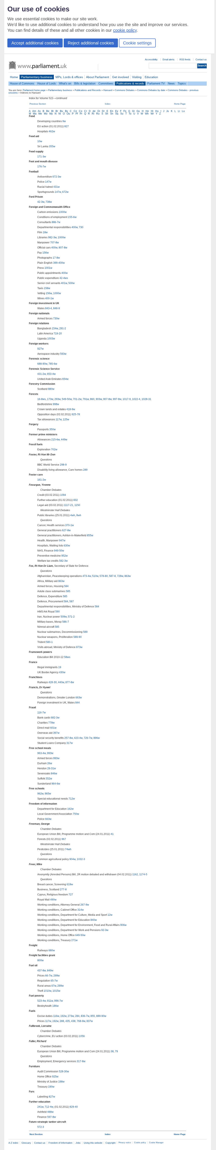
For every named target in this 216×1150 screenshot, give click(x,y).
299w (56, 975)
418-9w (70, 409)
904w (72, 859)
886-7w (56, 222)
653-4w (51, 374)
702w (54, 449)
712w (72, 798)
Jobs (78, 1143)
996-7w (58, 1001)
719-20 (58, 333)
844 (77, 702)
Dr (103, 111)
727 (71, 894)
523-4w (41, 1001)
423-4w (78, 738)
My (51, 113)
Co (80, 111)
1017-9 (127, 399)
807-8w (63, 247)
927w (40, 348)
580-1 (49, 642)
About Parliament (97, 77)
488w (50, 1112)
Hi (152, 111)
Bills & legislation (84, 83)
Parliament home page (34, 90)
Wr (152, 113)
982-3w (52, 237)
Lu (183, 111)
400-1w (49, 298)
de (94, 111)
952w (64, 555)
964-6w (55, 783)
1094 (63, 495)
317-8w (81, 1061)
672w (65, 192)
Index (107, 104)
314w (80, 910)
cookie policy (125, 30)
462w (52, 131)
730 (81, 227)
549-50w (67, 399)
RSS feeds (185, 59)
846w (54, 773)
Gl (133, 111)
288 (62, 1021)
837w (89, 1021)
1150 (77, 505)
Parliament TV (156, 83)
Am (34, 111)
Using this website (93, 1143)
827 (66, 126)
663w (79, 697)
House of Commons (22, 83)
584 (66, 586)
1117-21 (68, 505)
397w (56, 733)
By (66, 111)
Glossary (26, 1143)
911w (50, 1001)
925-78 (76, 414)
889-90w (101, 1016)
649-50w (80, 935)
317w (69, 743)
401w (64, 283)
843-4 (48, 308)
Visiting (137, 77)
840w (93, 920)
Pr (81, 113)
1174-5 (143, 874)
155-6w (72, 217)
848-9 (56, 308)
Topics (182, 83)
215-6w (55, 439)
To (130, 113)
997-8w (117, 399)
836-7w (85, 1016)
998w (56, 404)
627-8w (66, 530)
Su (121, 113)
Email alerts (168, 59)
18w (45, 232)
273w (71, 1016)
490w (53, 899)
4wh (72, 515)
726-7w (88, 738)
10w (39, 141)
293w (57, 399)
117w (59, 419)
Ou (68, 113)
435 (67, 1021)
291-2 (62, 328)
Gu (138, 111)
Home (14, 77)
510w (95, 576)
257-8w (68, 738)
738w (49, 202)
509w (64, 616)
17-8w (56, 257)
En (111, 111)
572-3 (40, 1127)
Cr (85, 111)
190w (51, 1086)
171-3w (41, 156)
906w (123, 925)
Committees (106, 83)
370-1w (69, 525)
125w (66, 419)
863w (127, 576)
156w (45, 252)
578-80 (104, 576)
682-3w (55, 717)
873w (79, 647)
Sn (111, 113)
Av (39, 111)
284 (77, 1016)
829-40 (74, 1107)
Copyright (110, 1143)
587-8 (112, 576)
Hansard (107, 90)
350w (52, 429)
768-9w (81, 1021)
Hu (157, 111)
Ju (167, 111)
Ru (98, 113)
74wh (68, 849)
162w (70, 809)
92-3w (104, 930)
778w (51, 722)
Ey (116, 111)
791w (86, 399)
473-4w (86, 576)
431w (56, 187)
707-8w (54, 242)
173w (50, 399)
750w (76, 814)
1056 (82, 1036)
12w (110, 915)
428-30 (53, 682)
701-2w (77, 399)
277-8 (63, 889)
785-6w (53, 364)
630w (67, 545)
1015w (56, 991)
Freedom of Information (60, 1143)
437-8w (41, 970)
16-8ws (41, 399)
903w (99, 399)
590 (57, 611)
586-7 (65, 622)
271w (74, 940)
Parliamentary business (36, 77)
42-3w (40, 202)
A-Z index (13, 1143)
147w (48, 182)
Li (179, 111)
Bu (61, 111)
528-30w (64, 1071)
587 (71, 601)
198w (61, 1081)
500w (71, 283)
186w (55, 1006)
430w (62, 672)
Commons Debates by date (151, 90)
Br (56, 111)
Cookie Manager (156, 1143)
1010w (47, 991)
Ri (93, 113)
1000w (63, 212)
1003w (51, 338)
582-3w (63, 561)
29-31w (51, 768)
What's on (65, 83)
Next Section (36, 1134)
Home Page (180, 104)
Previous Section (38, 104)
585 (68, 591)
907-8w (107, 399)
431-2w (41, 374)
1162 (135, 874)
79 (116, 1051)
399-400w (59, 263)
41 (112, 834)
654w (65, 379)
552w (49, 778)
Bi (52, 111)
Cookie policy (140, 1143)
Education (151, 77)
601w (53, 728)
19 (59, 667)
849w (50, 970)
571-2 (71, 616)
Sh (106, 113)
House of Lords (46, 83)
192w (63, 1016)
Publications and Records (88, 90)
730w (56, 318)
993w (50, 753)
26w (49, 763)
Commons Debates (125, 90)
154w (55, 328)
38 (112, 1051)
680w (52, 950)
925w (55, 1076)
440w (61, 682)
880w (51, 389)
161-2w (41, 479)
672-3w (57, 176)
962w (40, 793)
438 (73, 1021)
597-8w (51, 1117)
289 (85, 470)
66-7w (48, 975)
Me (40, 113)
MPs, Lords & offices (69, 77)
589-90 (77, 637)
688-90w (42, 364)
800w (40, 960)
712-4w (49, 1107)
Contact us (201, 59)
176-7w (41, 166)
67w (53, 986)
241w (40, 1107)
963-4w (41, 753)
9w (64, 121)
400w (75, 227)
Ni (59, 113)
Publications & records (130, 83)
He (147, 111)
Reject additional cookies (91, 43)
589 (85, 632)
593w (63, 354)
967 (64, 839)
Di (98, 111)
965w (48, 793)
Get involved (120, 77)
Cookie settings (137, 43)
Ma (34, 113)
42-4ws (63, 278)
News (171, 83)
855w (90, 535)
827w (52, 1096)
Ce (75, 111)
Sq (116, 113)
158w (47, 288)
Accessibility (151, 59)
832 (75, 500)
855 (92, 1016)
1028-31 (146, 399)
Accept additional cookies (35, 43)
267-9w (84, 904)
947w (62, 540)
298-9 (63, 464)
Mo (45, 113)
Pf (77, 113)
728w (120, 576)
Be (47, 111)
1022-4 (136, 399)
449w (64, 439)
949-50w (59, 550)
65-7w (54, 980)
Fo (124, 111)
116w (56, 1016)
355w (52, 146)
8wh (78, 515)
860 (92, 399)
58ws (67, 657)
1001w (48, 268)
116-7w (41, 712)
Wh (147, 113)
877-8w (69, 682)
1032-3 (81, 859)
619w (70, 884)
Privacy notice (125, 1143)
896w (96, 738)
